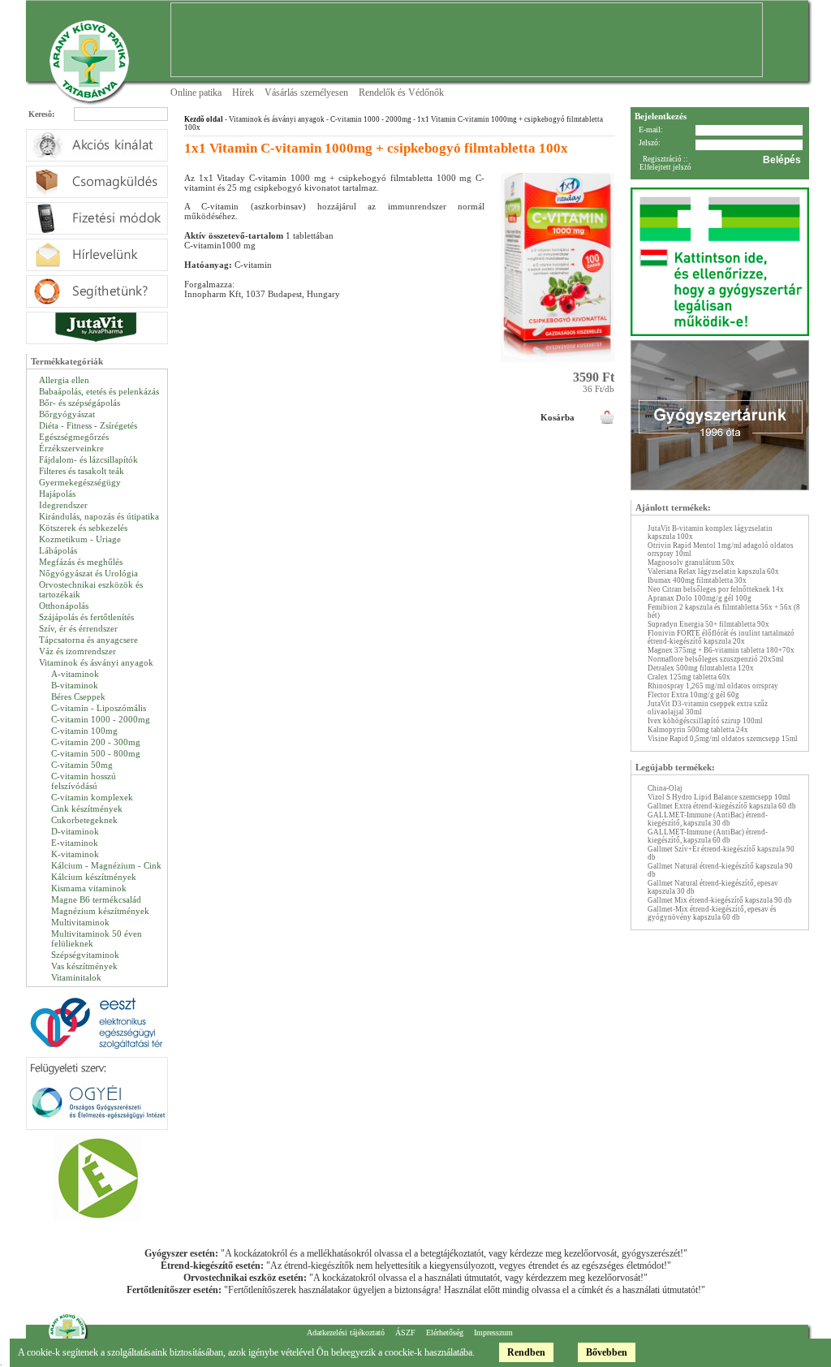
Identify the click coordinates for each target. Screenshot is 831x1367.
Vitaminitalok (76, 977)
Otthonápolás (63, 605)
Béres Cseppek (78, 696)
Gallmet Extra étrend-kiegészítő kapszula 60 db (722, 806)
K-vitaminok (75, 854)
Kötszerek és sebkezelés (83, 528)
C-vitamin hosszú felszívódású (83, 781)
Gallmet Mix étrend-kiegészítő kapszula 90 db (720, 900)
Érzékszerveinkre (71, 448)
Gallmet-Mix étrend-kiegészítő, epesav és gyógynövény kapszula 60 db (712, 913)
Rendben (526, 1352)
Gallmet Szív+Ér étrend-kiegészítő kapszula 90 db (721, 853)
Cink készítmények (87, 808)
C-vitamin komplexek (92, 797)
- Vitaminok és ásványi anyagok (274, 119)
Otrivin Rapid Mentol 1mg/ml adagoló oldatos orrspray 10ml (721, 549)
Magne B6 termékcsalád (96, 899)
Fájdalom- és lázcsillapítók (88, 459)
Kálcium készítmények (93, 877)
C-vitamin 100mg (84, 730)
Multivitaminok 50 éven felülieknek (96, 938)
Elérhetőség (444, 1332)
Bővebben (606, 1352)
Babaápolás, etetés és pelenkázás (99, 391)
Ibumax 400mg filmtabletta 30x (697, 580)
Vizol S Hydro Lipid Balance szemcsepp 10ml (719, 797)
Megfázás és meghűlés (81, 562)
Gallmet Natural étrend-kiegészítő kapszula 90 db (720, 870)
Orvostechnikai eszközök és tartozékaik (91, 589)
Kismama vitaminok (89, 888)
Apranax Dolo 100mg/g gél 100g (699, 598)
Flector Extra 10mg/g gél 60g (693, 695)
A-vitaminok (75, 674)
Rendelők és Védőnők (401, 92)
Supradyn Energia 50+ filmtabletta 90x (708, 624)
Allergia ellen (64, 380)
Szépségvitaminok (85, 954)
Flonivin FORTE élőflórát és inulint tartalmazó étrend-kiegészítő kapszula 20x (721, 637)
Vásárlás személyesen (306, 92)
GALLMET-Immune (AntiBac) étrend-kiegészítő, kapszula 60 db (708, 836)
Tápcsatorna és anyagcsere (88, 640)
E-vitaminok (74, 842)
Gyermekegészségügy (80, 482)
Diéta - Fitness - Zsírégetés (88, 425)
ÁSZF (405, 1332)
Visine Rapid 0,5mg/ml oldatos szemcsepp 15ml (723, 739)
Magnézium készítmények (100, 911)
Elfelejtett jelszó (665, 167)
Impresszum (493, 1332)
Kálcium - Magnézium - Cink (106, 865)
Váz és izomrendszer (77, 651)
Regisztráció (662, 159)
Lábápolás (58, 550)
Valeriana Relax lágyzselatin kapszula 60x (713, 571)
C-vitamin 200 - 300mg (95, 742)
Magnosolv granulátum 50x (691, 562)
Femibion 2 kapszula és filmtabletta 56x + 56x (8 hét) (724, 611)
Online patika (196, 92)
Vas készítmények (84, 966)
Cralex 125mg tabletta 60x (689, 677)
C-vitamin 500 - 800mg (95, 753)
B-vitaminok (74, 685)
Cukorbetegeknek (84, 820)
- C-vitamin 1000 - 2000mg (368, 119)
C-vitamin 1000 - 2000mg (100, 719)
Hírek (243, 92)
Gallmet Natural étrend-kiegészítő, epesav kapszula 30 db (713, 887)
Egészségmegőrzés (74, 437)
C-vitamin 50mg (82, 765)
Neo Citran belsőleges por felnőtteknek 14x (716, 589)
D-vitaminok (75, 831)
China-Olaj (665, 788)
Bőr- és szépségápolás (79, 403)
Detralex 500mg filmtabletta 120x (701, 668)
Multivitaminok (80, 922)
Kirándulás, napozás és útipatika (99, 516)
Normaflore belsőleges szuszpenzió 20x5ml (716, 659)
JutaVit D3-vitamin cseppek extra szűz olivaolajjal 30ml (708, 708)
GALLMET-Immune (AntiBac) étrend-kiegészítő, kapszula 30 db (708, 819)
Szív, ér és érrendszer (78, 628)
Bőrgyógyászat (67, 414)
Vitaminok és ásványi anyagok (96, 662)
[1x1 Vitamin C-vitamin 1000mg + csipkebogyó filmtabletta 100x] (557, 367)
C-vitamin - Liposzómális (98, 708)
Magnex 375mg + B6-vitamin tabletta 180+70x (721, 650)
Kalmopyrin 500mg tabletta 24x (698, 730)
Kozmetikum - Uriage (80, 539)
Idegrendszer (63, 505)
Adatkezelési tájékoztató (346, 1332)
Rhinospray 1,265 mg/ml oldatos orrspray (713, 686)
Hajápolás (57, 493)
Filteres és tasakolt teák (81, 471)
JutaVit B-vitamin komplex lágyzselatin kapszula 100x (710, 532)
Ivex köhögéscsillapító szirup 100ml (705, 721)
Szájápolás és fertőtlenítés (86, 617)
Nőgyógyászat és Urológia (88, 573)
